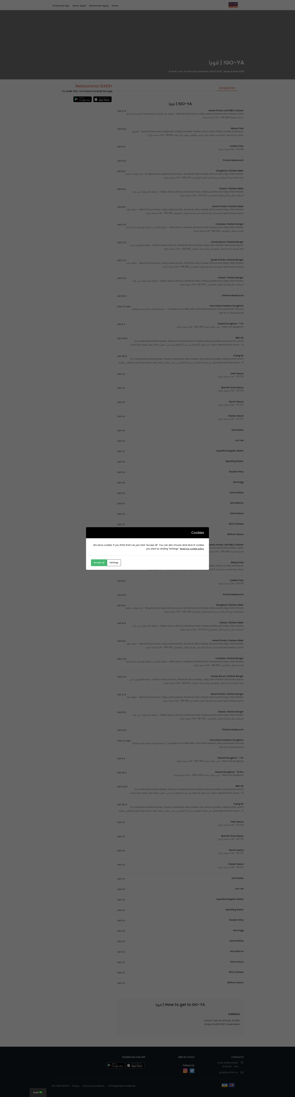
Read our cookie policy (192, 548)
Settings (114, 562)
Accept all (99, 562)
